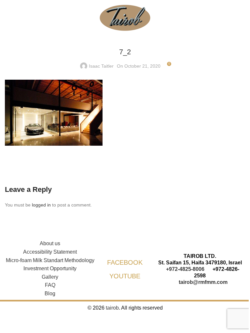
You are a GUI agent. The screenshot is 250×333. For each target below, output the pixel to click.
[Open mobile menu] (7, 22)
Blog (50, 293)
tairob (112, 308)
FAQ (50, 285)
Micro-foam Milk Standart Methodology (50, 260)
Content (6, 153)
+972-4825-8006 (185, 269)
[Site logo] (125, 17)
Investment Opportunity (49, 268)
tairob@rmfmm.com (203, 282)
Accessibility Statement (50, 252)
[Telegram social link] (43, 165)
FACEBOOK (125, 262)
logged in (41, 204)
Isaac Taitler (101, 66)
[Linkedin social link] (27, 165)
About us (50, 243)
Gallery (50, 277)
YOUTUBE (124, 276)
